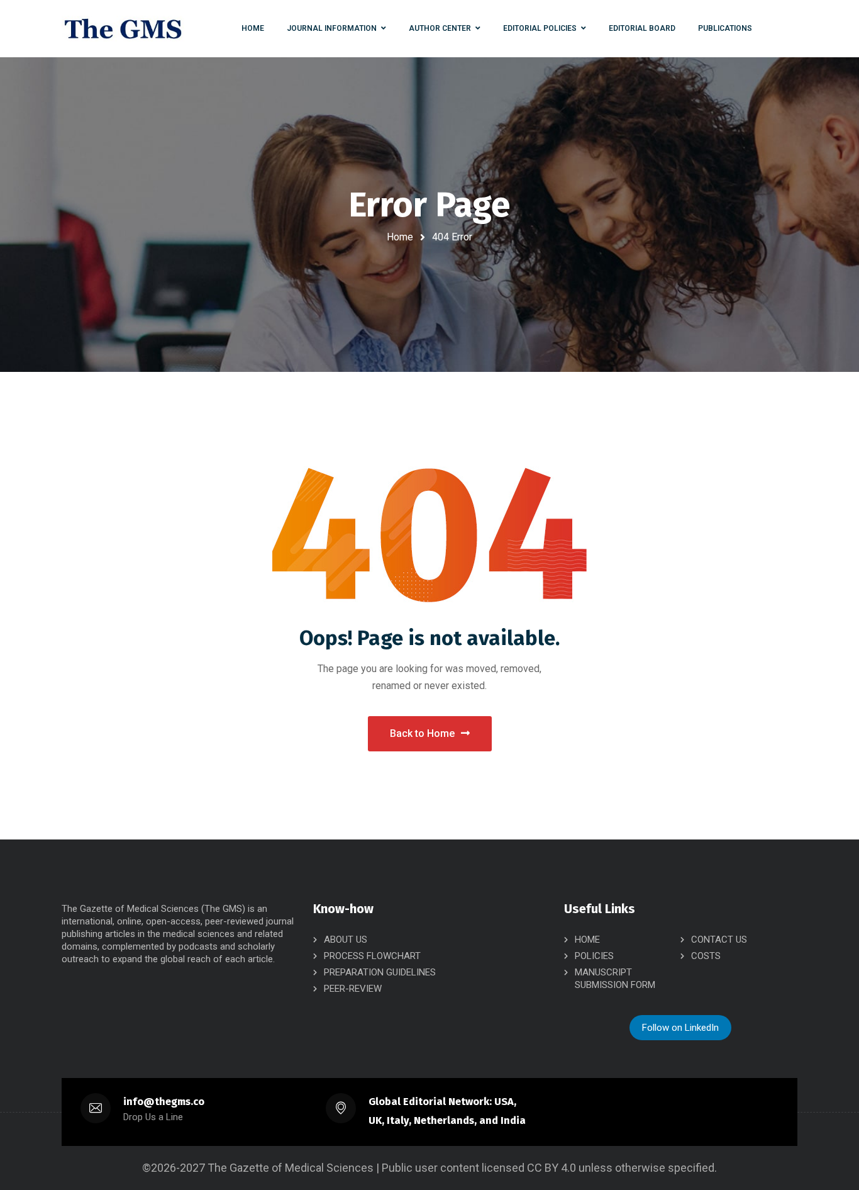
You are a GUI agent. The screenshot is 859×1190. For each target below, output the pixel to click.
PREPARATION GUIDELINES (380, 972)
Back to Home (422, 733)
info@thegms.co (163, 1102)
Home (400, 237)
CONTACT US (719, 939)
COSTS (706, 956)
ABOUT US (345, 939)
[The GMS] (123, 28)
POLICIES (594, 956)
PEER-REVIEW (353, 988)
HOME (587, 939)
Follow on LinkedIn (680, 1027)
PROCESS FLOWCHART (372, 956)
